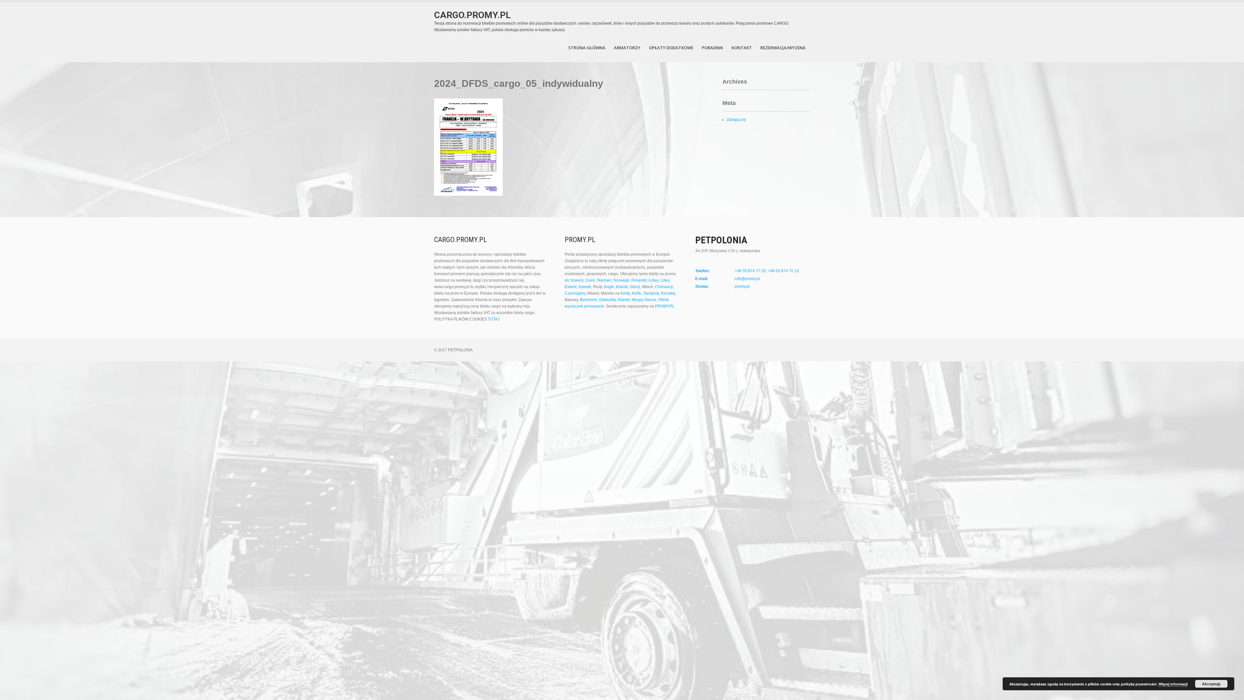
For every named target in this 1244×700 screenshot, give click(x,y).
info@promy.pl (747, 278)
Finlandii (639, 280)
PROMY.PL (664, 306)
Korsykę (668, 293)
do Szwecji (574, 280)
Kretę (625, 293)
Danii (590, 280)
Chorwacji (664, 287)
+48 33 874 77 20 (750, 271)
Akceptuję (1211, 684)
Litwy (665, 280)
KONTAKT (741, 48)
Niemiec (604, 280)
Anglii (609, 287)
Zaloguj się (736, 119)
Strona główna (586, 48)
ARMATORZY (627, 48)
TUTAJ (494, 319)
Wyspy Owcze (644, 300)
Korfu (636, 293)
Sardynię (651, 293)
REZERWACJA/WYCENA (783, 48)
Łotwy (654, 280)
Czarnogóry (575, 293)
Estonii (571, 287)
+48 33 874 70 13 (783, 271)
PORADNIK (712, 48)
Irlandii (622, 287)
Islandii (585, 287)
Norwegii (621, 280)
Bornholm (588, 300)
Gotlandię (607, 300)
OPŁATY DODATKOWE (671, 48)
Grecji (635, 287)
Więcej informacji (1173, 684)
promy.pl (742, 286)
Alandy (624, 300)
